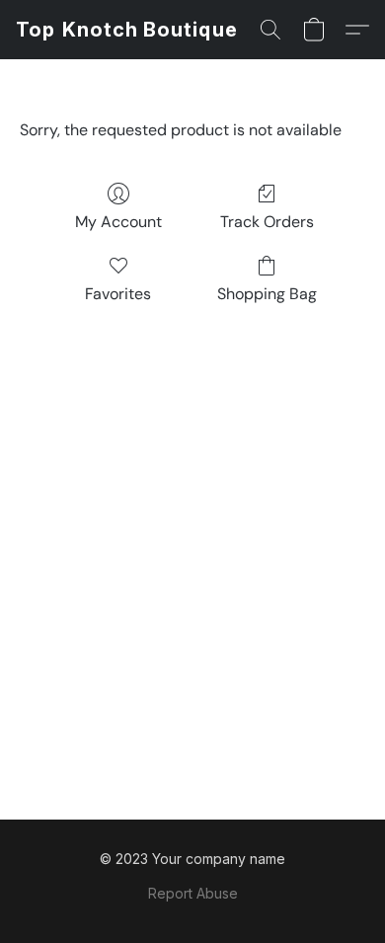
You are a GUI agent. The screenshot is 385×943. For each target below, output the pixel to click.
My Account (118, 221)
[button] (127, 29)
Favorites (118, 293)
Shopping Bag (267, 293)
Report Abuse (193, 893)
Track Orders (267, 221)
